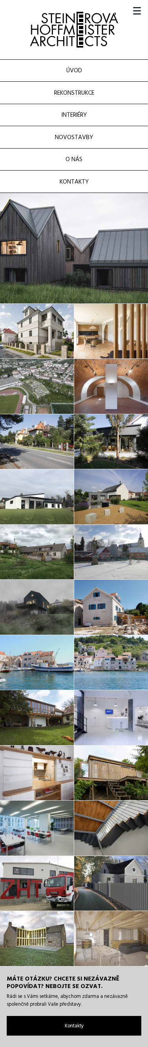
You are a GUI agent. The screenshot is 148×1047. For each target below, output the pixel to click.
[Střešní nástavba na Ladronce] (37, 441)
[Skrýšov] (37, 552)
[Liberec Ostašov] (37, 331)
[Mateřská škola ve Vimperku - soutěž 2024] (37, 386)
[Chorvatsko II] (37, 662)
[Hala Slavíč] (37, 883)
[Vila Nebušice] (37, 938)
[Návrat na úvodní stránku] (74, 30)
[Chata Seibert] (74, 248)
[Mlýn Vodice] (37, 717)
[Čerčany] (37, 496)
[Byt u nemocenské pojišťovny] (37, 773)
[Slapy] (37, 607)
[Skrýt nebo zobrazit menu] (137, 11)
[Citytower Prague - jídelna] (37, 828)
